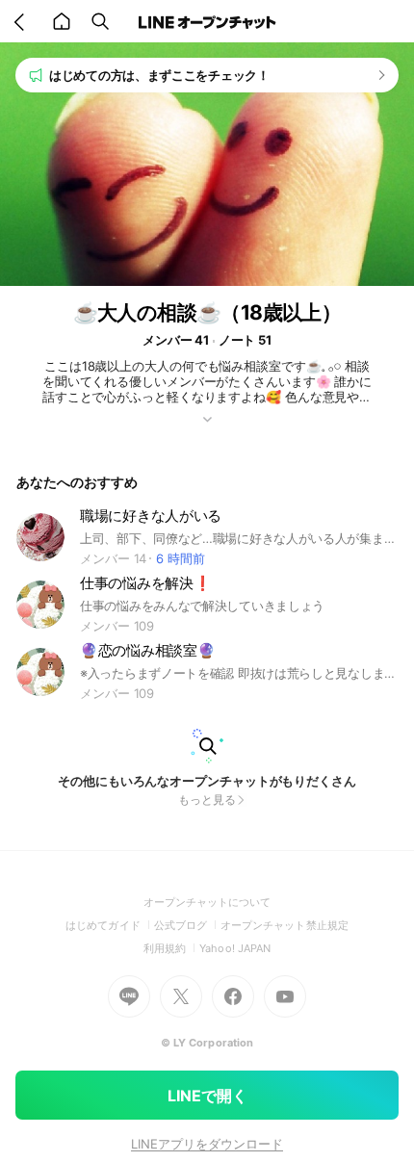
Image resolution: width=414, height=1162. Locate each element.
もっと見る (207, 799)
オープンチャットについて (207, 902)
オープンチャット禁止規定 (284, 925)
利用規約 (171, 948)
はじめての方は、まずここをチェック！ (159, 75)
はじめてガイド (109, 925)
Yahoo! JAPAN (235, 948)
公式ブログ (187, 925)
